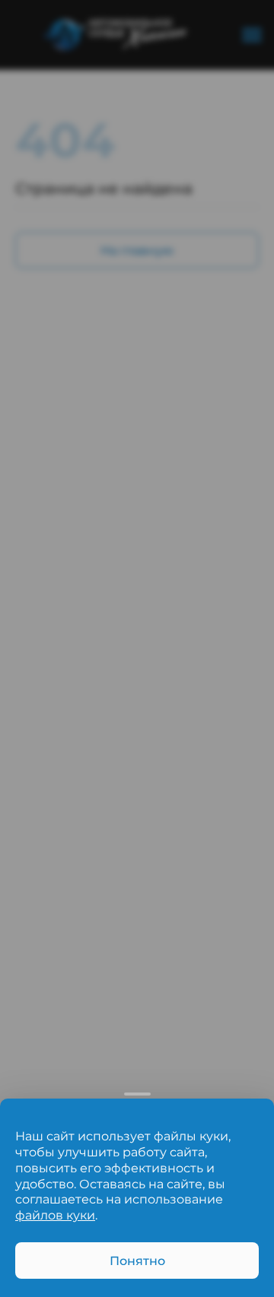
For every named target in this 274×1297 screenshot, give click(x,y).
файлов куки (55, 1215)
